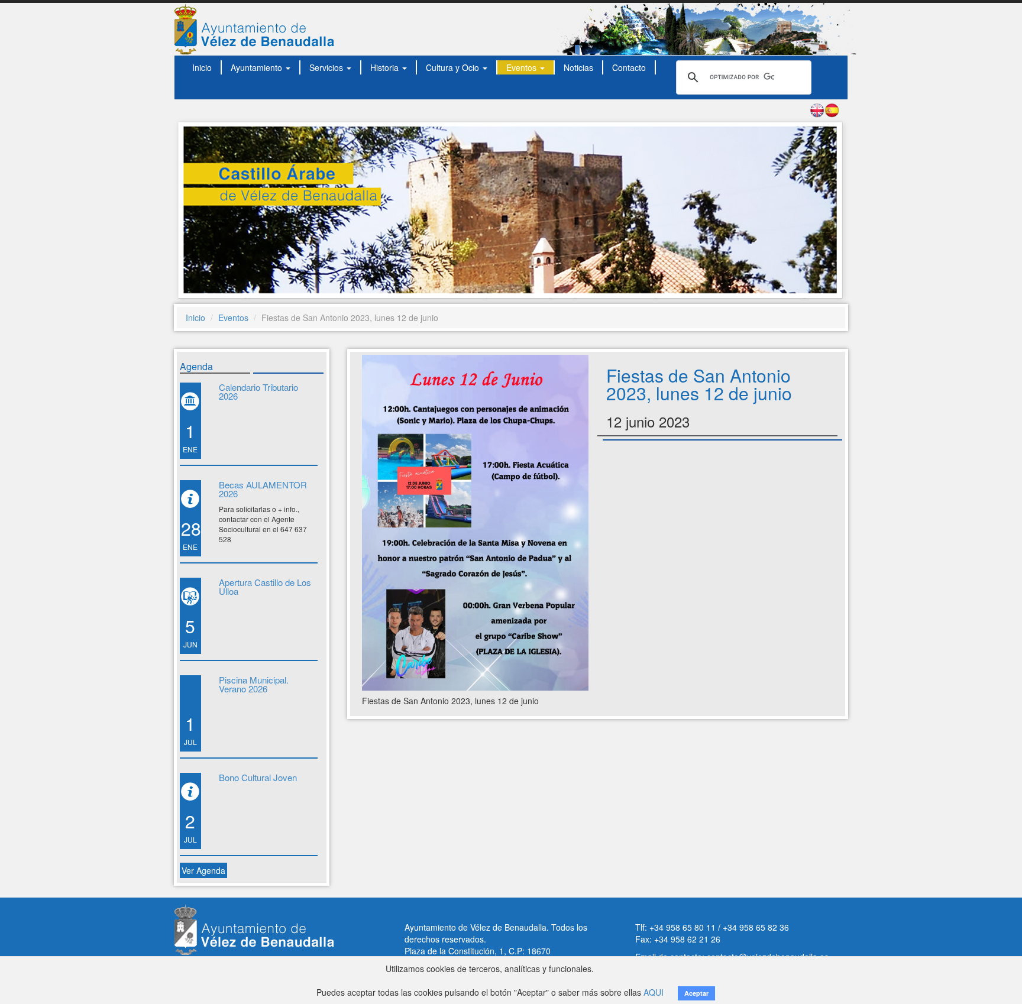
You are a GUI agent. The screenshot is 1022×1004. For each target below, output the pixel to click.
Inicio (202, 67)
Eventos (522, 67)
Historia (385, 67)
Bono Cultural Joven (258, 777)
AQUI (653, 992)
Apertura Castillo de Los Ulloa (265, 586)
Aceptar (696, 993)
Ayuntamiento (257, 67)
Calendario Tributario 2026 (258, 391)
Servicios (327, 67)
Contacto (629, 67)
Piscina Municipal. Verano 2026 (254, 684)
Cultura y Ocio (453, 67)
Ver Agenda (203, 870)
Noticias (578, 67)
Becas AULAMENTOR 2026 (263, 489)
